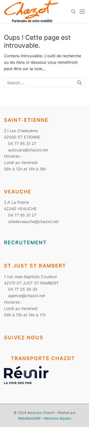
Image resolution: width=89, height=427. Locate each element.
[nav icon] (82, 11)
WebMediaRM (29, 418)
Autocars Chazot (40, 412)
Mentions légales (57, 418)
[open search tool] (73, 11)
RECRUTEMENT (25, 242)
